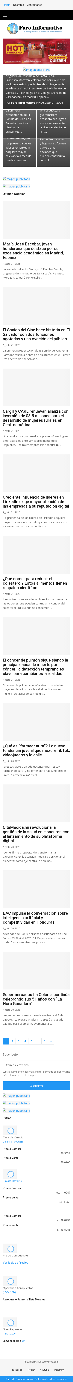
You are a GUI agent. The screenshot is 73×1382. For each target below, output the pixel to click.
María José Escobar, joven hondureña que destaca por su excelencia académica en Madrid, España (33, 251)
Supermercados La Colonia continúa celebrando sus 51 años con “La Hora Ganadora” (36, 999)
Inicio (7, 4)
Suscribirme (37, 1086)
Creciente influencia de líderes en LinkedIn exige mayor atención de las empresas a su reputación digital (36, 501)
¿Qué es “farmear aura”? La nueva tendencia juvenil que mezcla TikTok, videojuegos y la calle (36, 750)
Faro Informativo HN (26, 102)
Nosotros (18, 4)
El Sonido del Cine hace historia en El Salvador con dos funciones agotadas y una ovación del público (36, 334)
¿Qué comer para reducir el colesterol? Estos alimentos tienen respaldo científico (35, 583)
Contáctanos (34, 4)
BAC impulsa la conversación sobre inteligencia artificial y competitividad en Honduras (35, 918)
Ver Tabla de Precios (15, 1262)
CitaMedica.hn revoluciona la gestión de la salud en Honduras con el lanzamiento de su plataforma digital (36, 834)
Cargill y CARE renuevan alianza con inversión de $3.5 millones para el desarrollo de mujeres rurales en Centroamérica (36, 418)
